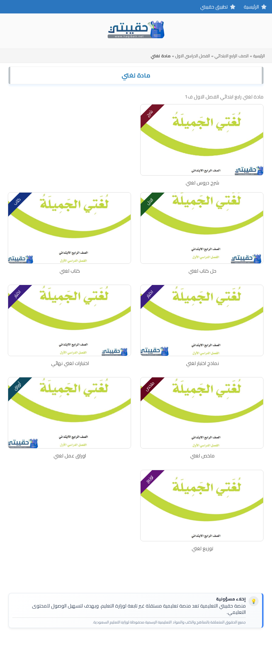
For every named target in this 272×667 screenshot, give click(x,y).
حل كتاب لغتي (202, 271)
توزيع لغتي (202, 548)
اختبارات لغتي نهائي (70, 363)
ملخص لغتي (202, 456)
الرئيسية (251, 6)
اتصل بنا (157, 644)
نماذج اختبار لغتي (202, 363)
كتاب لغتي (70, 271)
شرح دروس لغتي (202, 183)
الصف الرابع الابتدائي (232, 56)
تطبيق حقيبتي (214, 6)
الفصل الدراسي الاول (192, 56)
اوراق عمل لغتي (69, 456)
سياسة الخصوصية (124, 644)
